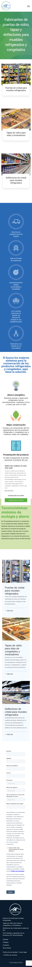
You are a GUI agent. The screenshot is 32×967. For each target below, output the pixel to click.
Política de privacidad (10, 952)
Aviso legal (23, 952)
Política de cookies (10, 955)
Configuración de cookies (16, 495)
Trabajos (6, 942)
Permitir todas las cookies (16, 500)
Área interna (7, 948)
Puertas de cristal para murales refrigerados (14, 590)
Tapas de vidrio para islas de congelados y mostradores (13, 650)
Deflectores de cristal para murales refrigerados (16, 712)
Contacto (6, 945)
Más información (9, 490)
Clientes (5, 939)
